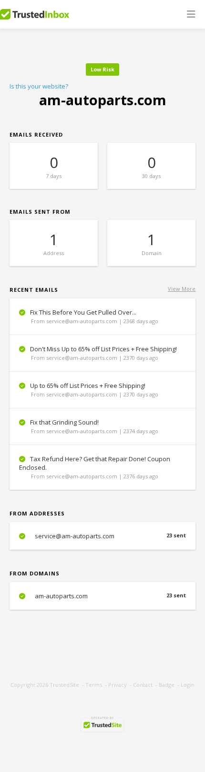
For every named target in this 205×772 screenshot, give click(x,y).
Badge (166, 684)
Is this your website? (39, 86)
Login (188, 684)
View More (181, 288)
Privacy (117, 684)
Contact (143, 684)
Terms (93, 684)
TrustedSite (64, 684)
